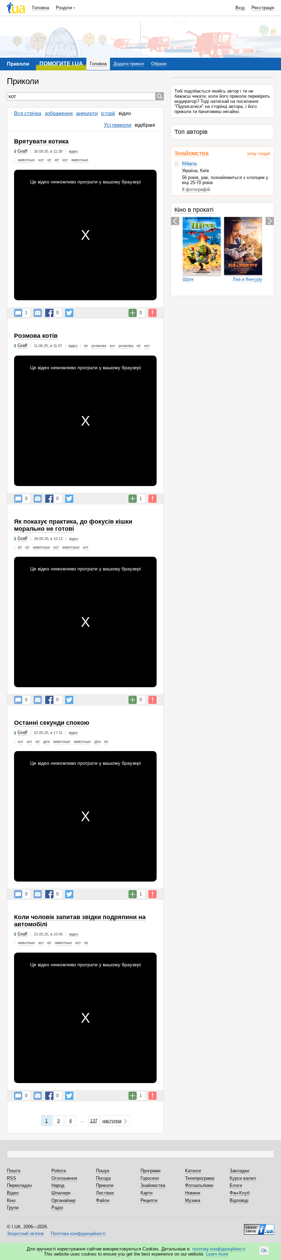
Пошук (102, 1170)
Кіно (11, 1200)
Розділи (64, 7)
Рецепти (148, 1200)
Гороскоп (149, 1178)
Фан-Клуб (239, 1192)
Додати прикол (128, 63)
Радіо (57, 1207)
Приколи (104, 1185)
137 (93, 1120)
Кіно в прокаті (193, 209)
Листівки (105, 1192)
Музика (192, 1200)
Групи (13, 1207)
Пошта (13, 1170)
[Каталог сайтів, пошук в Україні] (259, 1227)
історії (108, 113)
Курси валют (243, 1178)
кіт (49, 160)
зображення (59, 113)
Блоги (236, 1185)
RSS (11, 1178)
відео (125, 113)
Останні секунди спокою (51, 722)
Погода (103, 1178)
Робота (58, 1170)
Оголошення (64, 1178)
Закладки (239, 1170)
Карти (146, 1192)
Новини (192, 1192)
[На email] (38, 313)
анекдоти (87, 113)
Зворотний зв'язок (25, 1233)
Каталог (193, 1170)
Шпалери (60, 1192)
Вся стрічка (27, 113)
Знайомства (191, 153)
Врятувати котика (41, 141)
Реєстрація (263, 7)
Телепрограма (199, 1178)
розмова (98, 346)
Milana (189, 163)
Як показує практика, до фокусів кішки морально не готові (73, 525)
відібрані (145, 125)
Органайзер (63, 1200)
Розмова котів (36, 335)
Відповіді (239, 1200)
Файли (102, 1200)
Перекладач (19, 1185)
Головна (40, 7)
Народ (57, 1185)
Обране (159, 63)
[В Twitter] (69, 313)
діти (46, 741)
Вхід (240, 7)
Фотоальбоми (199, 1185)
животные (26, 160)
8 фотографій (196, 189)
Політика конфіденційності (78, 1233)
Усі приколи (117, 125)
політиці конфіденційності (218, 1248)
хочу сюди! (258, 153)
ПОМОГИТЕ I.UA (61, 64)
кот (41, 160)
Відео (13, 1192)
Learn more (217, 1254)
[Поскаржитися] (152, 313)
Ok (264, 1250)
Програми (150, 1170)
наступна (111, 1120)
